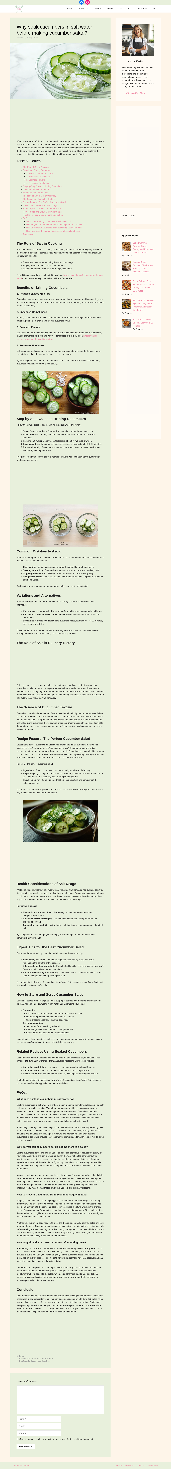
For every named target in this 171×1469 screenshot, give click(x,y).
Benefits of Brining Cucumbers (37, 170)
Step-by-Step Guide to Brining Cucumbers (42, 186)
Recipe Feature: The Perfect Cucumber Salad (44, 202)
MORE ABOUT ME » (135, 93)
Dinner (110, 9)
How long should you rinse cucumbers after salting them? (53, 231)
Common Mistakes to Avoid (36, 189)
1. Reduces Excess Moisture (39, 173)
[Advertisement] (60, 121)
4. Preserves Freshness (37, 183)
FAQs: (26, 218)
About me (124, 9)
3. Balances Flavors (35, 180)
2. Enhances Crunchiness (38, 176)
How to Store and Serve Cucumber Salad (42, 212)
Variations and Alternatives (35, 192)
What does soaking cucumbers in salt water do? (48, 221)
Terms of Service (152, 1465)
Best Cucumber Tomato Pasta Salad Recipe (35, 1361)
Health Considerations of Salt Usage (40, 205)
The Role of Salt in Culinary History (39, 196)
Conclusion (28, 234)
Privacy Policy (129, 1465)
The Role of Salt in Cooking (36, 167)
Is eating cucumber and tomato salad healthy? (36, 1358)
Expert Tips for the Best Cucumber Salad (42, 208)
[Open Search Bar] (154, 8)
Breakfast (84, 9)
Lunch (98, 9)
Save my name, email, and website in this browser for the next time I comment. (56, 1439)
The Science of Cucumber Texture (39, 199)
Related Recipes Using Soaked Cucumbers (43, 215)
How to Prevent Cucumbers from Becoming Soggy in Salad (53, 228)
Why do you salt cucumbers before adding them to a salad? (54, 224)
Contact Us (141, 9)
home (69, 9)
